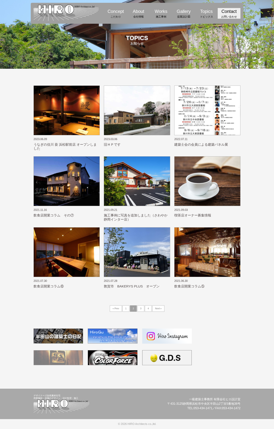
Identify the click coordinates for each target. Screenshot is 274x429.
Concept (116, 13)
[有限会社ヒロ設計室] (66, 12)
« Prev (116, 308)
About (138, 13)
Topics (206, 13)
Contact (229, 13)
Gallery (184, 13)
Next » (158, 308)
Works (161, 13)
